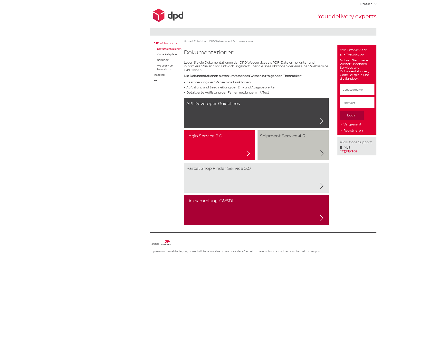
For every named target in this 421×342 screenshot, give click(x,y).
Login (351, 115)
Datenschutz (266, 251)
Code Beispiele (167, 54)
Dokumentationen (169, 48)
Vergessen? (352, 124)
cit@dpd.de (348, 151)
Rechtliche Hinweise (206, 251)
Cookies (283, 251)
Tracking (159, 74)
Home (187, 41)
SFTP (156, 80)
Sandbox (163, 60)
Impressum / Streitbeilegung (169, 251)
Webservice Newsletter (165, 67)
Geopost (315, 251)
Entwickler (200, 41)
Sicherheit (299, 251)
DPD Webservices (165, 43)
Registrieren (353, 130)
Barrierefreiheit (243, 251)
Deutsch (366, 4)
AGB (226, 251)
